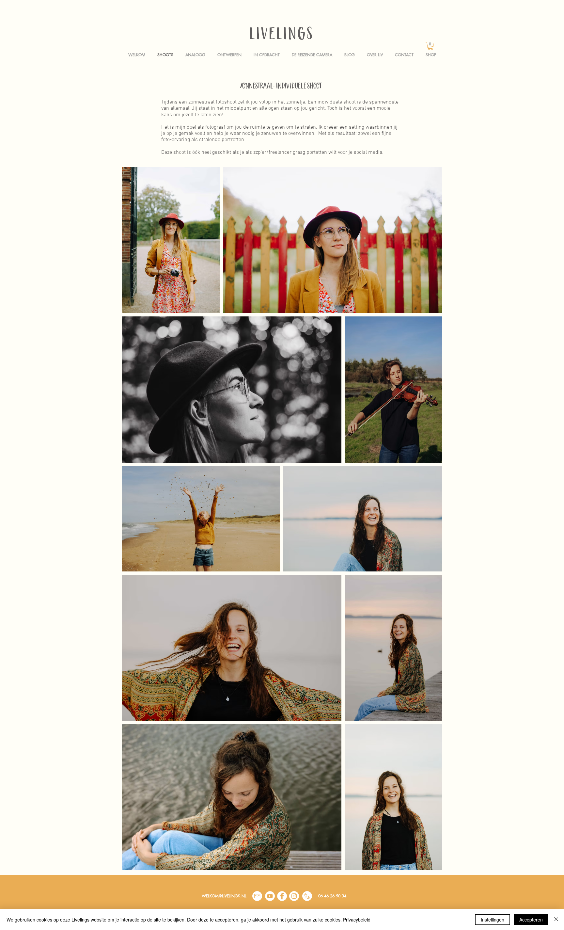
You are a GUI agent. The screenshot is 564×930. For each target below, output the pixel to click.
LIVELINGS (282, 35)
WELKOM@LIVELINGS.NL (224, 896)
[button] (430, 46)
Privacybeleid (356, 919)
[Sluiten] (556, 919)
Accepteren (531, 919)
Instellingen (492, 919)
